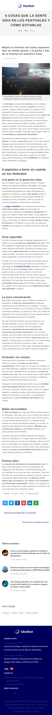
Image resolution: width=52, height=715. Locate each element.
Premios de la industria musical (35, 522)
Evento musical (32, 493)
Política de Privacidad (34, 708)
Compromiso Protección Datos (26, 711)
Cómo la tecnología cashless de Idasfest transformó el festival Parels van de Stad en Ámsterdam (30, 553)
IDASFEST (33, 158)
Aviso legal (19, 705)
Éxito (22, 493)
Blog (26, 31)
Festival (7, 493)
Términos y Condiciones (36, 705)
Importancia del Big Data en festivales (19, 513)
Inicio (20, 31)
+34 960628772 (12, 681)
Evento (15, 493)
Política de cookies (15, 708)
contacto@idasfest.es (14, 684)
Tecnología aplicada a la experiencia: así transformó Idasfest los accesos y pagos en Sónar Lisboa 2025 (29, 584)
